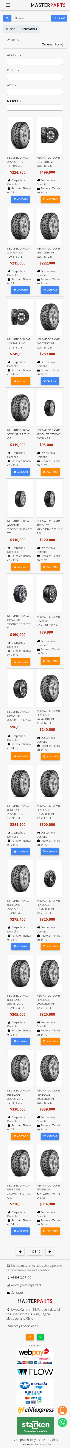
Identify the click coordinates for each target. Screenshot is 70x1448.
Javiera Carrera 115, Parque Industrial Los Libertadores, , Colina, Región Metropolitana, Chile (33, 1314)
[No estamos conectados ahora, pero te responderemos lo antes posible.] (62, 1422)
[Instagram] (29, 1337)
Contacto (16, 1292)
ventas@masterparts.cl (25, 1285)
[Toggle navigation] (8, 5)
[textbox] (9, 62)
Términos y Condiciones (22, 1326)
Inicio (11, 29)
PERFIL (12, 70)
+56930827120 (20, 1278)
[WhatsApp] (40, 1337)
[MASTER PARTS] (48, 5)
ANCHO (12, 55)
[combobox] (35, 62)
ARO (10, 85)
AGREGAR (22, 199)
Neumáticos (29, 29)
